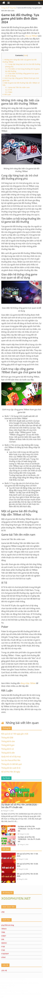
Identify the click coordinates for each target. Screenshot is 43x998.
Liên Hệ (4, 970)
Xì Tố (8, 90)
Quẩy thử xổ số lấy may (11, 756)
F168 (3, 946)
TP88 (3, 932)
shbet (3, 957)
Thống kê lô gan (7, 745)
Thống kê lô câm (8, 741)
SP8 (2, 939)
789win (4, 929)
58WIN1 (4, 943)
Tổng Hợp (12, 8)
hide (25, 55)
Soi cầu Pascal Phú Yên (10, 760)
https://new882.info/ (7, 985)
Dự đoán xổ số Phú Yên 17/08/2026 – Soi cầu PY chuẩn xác (29, 828)
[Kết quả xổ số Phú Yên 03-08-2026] (9, 874)
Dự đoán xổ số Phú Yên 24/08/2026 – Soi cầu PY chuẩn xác (19, 806)
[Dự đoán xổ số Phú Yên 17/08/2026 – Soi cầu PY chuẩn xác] (9, 826)
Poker (8, 92)
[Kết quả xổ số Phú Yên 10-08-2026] (9, 864)
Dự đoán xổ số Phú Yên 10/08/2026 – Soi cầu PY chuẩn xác (29, 839)
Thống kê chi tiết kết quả (11, 764)
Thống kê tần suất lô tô (10, 768)
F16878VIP (5, 954)
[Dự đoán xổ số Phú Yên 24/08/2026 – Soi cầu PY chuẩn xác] (21, 783)
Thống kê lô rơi (7, 749)
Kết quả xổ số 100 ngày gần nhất (14, 734)
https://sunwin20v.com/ (11, 993)
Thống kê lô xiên (8, 753)
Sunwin (3, 988)
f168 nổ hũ (4, 979)
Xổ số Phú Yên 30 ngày (10, 771)
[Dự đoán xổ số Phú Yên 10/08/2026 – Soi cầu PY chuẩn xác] (9, 837)
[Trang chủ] (3, 2)
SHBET (3, 936)
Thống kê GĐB (7, 737)
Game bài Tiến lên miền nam (17, 87)
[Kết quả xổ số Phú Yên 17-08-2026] (9, 854)
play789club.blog (7, 925)
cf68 (2, 912)
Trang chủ (4, 8)
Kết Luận (7, 94)
